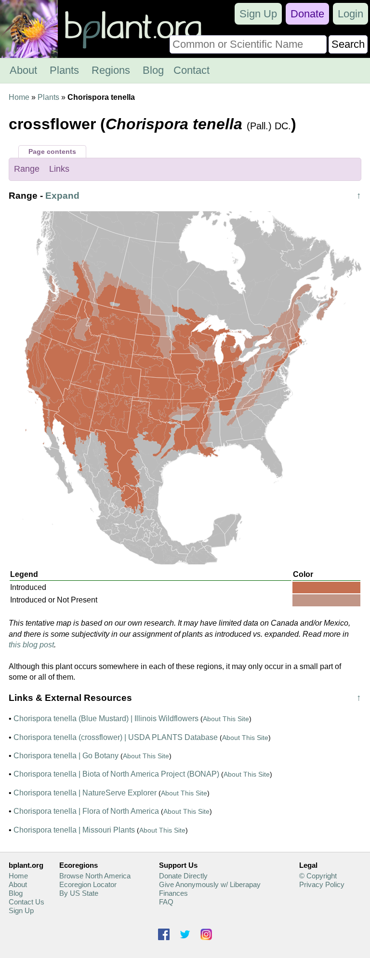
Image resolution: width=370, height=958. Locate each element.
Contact (191, 70)
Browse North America (95, 876)
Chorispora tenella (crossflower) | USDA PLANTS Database (115, 737)
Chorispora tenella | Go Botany (66, 756)
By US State (78, 893)
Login (350, 14)
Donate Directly (183, 876)
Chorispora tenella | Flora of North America (86, 811)
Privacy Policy (321, 884)
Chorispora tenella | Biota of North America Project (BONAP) (116, 774)
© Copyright (318, 876)
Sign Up (258, 14)
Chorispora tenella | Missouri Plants (74, 830)
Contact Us (26, 902)
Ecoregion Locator (88, 884)
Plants (64, 70)
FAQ (166, 902)
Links (59, 169)
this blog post (31, 645)
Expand (62, 196)
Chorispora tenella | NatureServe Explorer (85, 793)
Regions (111, 70)
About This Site (226, 719)
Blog (153, 70)
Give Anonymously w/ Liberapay (210, 884)
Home (19, 97)
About (23, 70)
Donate (307, 14)
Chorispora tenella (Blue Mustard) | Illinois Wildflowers (105, 718)
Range (27, 169)
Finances (173, 893)
